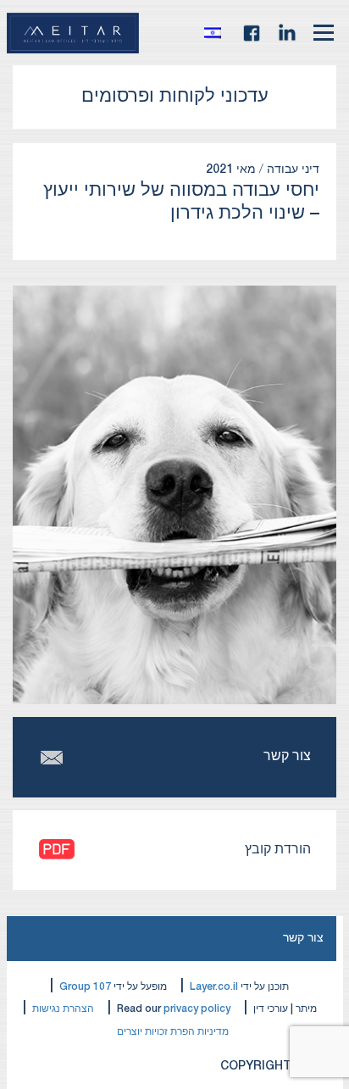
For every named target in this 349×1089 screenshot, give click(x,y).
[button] (217, 33)
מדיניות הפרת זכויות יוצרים (173, 1031)
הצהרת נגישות (63, 1009)
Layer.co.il (214, 987)
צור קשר (303, 938)
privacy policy (196, 1009)
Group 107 (85, 987)
